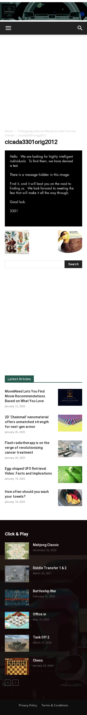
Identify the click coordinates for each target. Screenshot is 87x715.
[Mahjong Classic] (17, 550)
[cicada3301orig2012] (43, 225)
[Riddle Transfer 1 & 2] (17, 574)
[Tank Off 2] (17, 643)
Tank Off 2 (41, 637)
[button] (8, 28)
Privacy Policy (28, 705)
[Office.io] (17, 620)
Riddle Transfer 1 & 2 (49, 568)
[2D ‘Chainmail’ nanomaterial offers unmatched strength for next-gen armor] (70, 423)
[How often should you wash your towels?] (70, 497)
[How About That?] (43, 11)
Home (9, 131)
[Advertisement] (43, 80)
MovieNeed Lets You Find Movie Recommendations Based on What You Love (25, 396)
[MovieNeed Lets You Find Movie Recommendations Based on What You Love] (70, 397)
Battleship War (44, 591)
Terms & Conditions (55, 705)
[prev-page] (8, 683)
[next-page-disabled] (16, 683)
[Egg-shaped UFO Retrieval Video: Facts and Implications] (70, 474)
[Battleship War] (17, 597)
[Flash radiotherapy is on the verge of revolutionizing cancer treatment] (70, 448)
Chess (38, 660)
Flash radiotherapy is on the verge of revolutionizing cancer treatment (27, 447)
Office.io (39, 614)
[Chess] (17, 666)
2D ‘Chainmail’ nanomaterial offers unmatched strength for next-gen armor (27, 422)
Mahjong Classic (46, 545)
